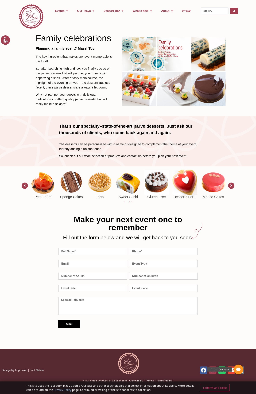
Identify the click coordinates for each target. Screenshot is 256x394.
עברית (186, 11)
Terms (149, 380)
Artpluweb (21, 370)
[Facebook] (203, 370)
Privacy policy (163, 380)
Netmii (40, 370)
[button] (238, 369)
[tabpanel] (43, 184)
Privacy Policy (62, 390)
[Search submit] (234, 11)
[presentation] (124, 202)
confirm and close (215, 388)
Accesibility (136, 380)
